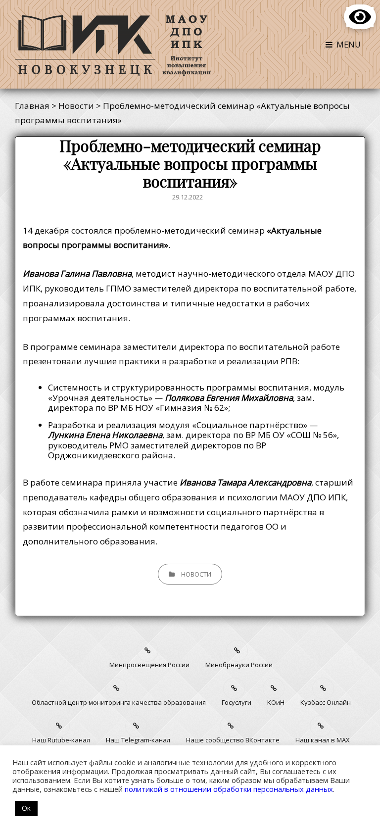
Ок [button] (26, 808)
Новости (196, 574)
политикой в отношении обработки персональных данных (229, 789)
